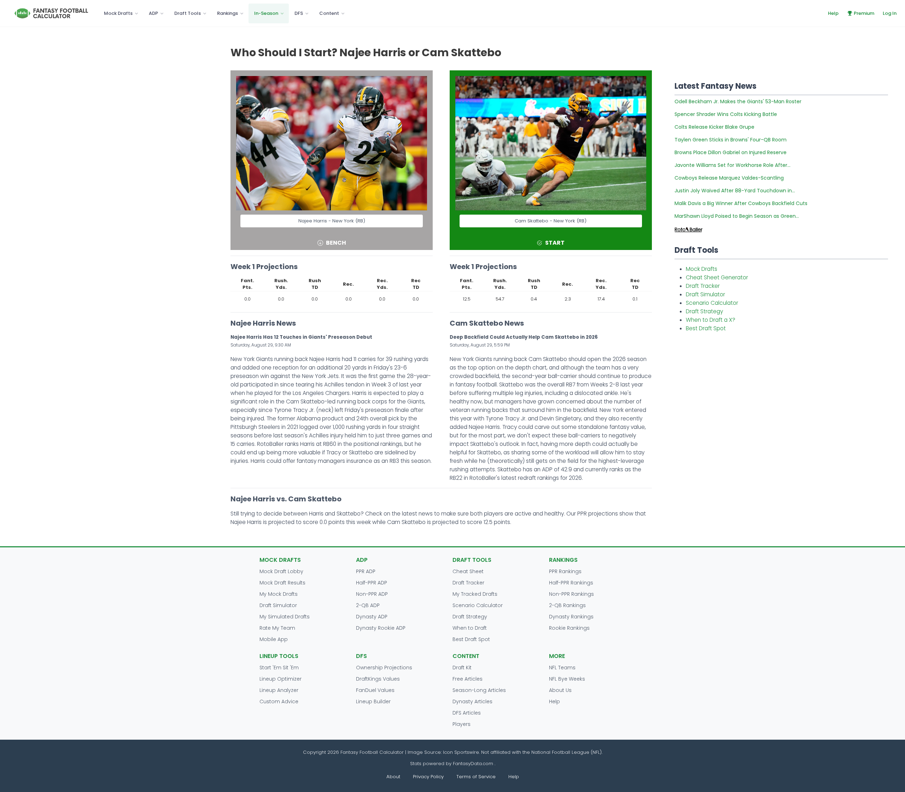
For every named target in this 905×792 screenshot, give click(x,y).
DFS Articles (466, 712)
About (393, 776)
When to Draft (469, 627)
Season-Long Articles (479, 690)
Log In (890, 13)
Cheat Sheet (468, 571)
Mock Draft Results (282, 582)
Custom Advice (278, 701)
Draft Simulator (705, 294)
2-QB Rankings (567, 605)
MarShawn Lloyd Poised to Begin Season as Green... (737, 216)
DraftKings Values (378, 678)
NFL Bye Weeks (567, 678)
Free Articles (467, 678)
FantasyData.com (474, 763)
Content (329, 13)
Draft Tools (187, 13)
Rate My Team (277, 627)
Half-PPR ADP (371, 582)
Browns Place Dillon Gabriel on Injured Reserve (731, 152)
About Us (560, 690)
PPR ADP (365, 571)
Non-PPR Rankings (571, 594)
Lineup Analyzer (278, 690)
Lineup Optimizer (280, 678)
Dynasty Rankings (571, 616)
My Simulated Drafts (284, 616)
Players (461, 724)
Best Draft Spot (706, 328)
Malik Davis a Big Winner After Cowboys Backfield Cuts (741, 203)
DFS (298, 13)
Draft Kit (462, 667)
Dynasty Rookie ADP (380, 627)
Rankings (227, 13)
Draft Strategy (704, 311)
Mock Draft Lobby (281, 571)
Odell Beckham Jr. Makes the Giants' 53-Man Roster (738, 101)
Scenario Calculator (712, 303)
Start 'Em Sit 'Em (279, 667)
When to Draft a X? (710, 320)
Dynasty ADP (371, 616)
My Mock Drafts (278, 594)
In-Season (266, 13)
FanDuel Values (375, 690)
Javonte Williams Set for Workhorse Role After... (732, 165)
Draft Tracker (703, 286)
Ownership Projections (384, 667)
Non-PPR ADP (372, 594)
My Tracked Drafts (474, 594)
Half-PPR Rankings (571, 582)
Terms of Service (476, 776)
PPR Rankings (565, 571)
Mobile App (273, 639)
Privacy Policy (428, 776)
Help (833, 13)
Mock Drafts (118, 13)
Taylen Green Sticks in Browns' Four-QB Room (731, 139)
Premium (864, 13)
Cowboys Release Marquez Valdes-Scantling (729, 177)
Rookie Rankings (569, 627)
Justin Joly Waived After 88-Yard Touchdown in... (735, 190)
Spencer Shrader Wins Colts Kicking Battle (726, 114)
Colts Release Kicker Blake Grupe (714, 126)
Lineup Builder (373, 701)
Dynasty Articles (472, 701)
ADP (153, 13)
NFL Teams (562, 667)
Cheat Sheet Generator (717, 277)
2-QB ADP (368, 605)
